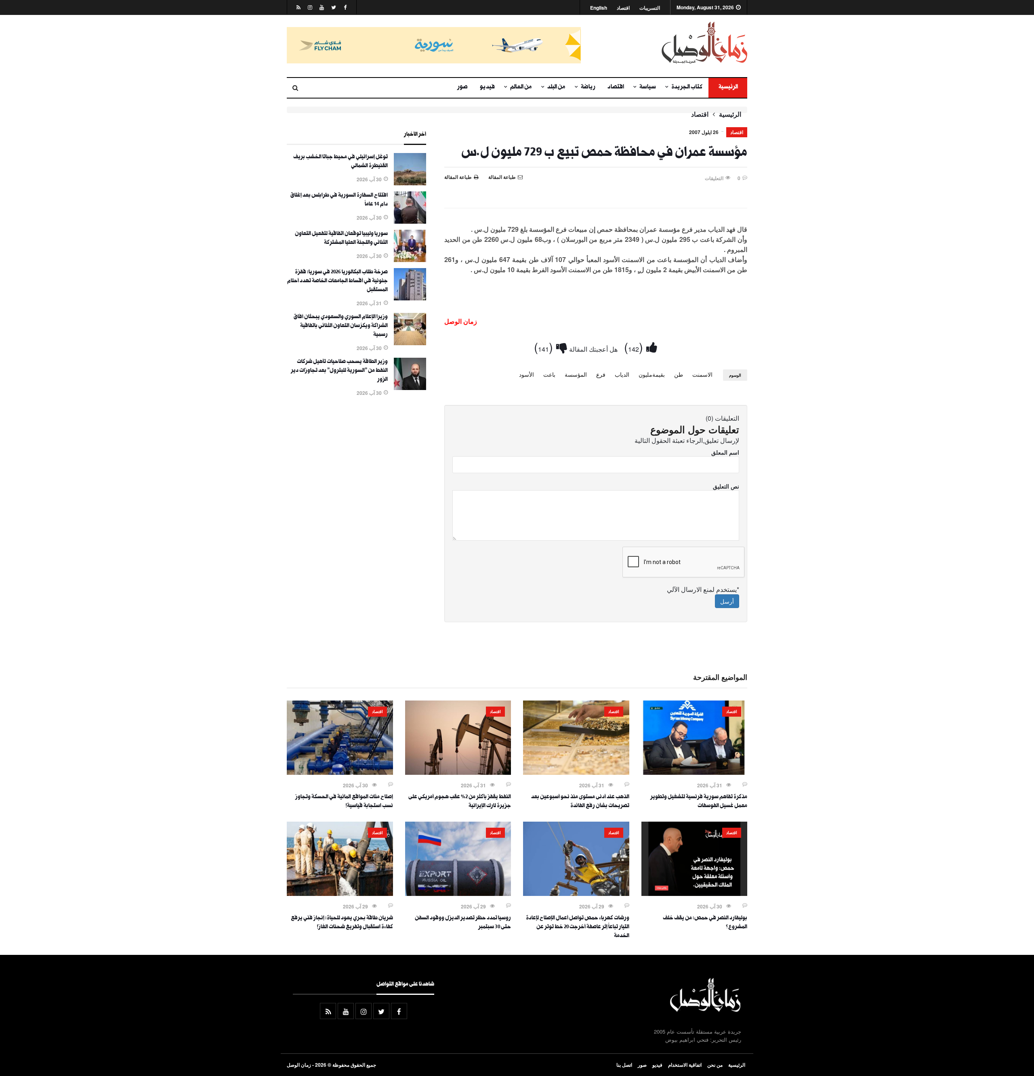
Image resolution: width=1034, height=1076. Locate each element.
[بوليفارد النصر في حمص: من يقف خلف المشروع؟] (694, 893)
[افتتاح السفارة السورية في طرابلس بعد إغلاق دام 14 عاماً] (410, 221)
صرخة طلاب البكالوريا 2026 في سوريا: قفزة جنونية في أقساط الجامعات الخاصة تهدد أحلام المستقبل (337, 281)
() (635, 346)
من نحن (715, 1064)
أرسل (727, 601)
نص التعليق (726, 486)
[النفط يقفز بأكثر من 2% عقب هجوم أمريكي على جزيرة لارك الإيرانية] (458, 772)
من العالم (521, 87)
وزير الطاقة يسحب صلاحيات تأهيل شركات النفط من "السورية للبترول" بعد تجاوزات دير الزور (339, 371)
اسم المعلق (725, 452)
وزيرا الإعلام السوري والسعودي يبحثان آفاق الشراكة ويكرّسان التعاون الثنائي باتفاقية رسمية (340, 326)
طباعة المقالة (458, 176)
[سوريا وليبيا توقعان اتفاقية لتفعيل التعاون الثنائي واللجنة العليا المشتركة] (410, 260)
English (598, 8)
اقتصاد (623, 8)
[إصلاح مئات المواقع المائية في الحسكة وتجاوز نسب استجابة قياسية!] (340, 772)
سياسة (647, 87)
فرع (600, 374)
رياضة (588, 87)
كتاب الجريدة (686, 87)
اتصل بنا (624, 1064)
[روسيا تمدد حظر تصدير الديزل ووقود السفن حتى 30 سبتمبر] (458, 893)
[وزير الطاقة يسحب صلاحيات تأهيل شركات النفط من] (410, 388)
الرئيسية (728, 87)
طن (678, 374)
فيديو (487, 87)
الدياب (622, 374)
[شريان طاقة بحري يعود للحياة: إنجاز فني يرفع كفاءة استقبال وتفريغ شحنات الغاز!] (340, 893)
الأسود (526, 374)
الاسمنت (702, 374)
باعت (549, 374)
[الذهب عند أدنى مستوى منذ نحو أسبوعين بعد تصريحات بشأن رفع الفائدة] (576, 772)
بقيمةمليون (652, 374)
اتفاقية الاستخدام (685, 1064)
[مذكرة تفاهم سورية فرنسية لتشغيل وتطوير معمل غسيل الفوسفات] (694, 772)
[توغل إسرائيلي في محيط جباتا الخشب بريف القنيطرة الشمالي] (410, 183)
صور (462, 87)
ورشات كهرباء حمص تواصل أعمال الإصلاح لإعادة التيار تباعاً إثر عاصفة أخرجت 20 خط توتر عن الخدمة (577, 927)
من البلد (556, 87)
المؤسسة (576, 374)
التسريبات (649, 8)
